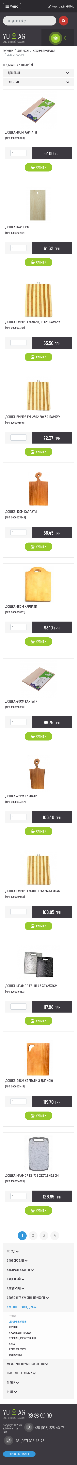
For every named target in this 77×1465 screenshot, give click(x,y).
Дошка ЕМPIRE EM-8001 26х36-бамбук (32, 891)
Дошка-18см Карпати (21, 606)
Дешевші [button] (14, 72)
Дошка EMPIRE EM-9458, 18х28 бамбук (32, 322)
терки (12, 1316)
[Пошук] (63, 20)
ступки (13, 1327)
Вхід (71, 6)
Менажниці (15, 1354)
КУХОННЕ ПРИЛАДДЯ (20, 1307)
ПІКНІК (11, 1382)
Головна (8, 50)
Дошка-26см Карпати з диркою (29, 1080)
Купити (40, 167)
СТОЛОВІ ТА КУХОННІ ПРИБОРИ (26, 1297)
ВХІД (5, 1431)
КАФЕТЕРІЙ (14, 1279)
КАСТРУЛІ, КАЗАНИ (19, 1270)
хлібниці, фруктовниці (22, 1338)
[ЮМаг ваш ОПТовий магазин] (14, 37)
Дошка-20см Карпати (21, 701)
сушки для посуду (20, 1332)
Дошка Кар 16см (17, 227)
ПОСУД (11, 1251)
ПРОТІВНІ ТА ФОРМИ (20, 1373)
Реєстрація (58, 6)
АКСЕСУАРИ (14, 1288)
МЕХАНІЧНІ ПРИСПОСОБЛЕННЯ (26, 1364)
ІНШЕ (10, 1391)
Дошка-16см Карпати (21, 132)
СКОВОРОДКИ (15, 1260)
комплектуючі (17, 1349)
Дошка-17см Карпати (21, 511)
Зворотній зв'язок (19, 1454)
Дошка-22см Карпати (21, 796)
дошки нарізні (17, 1321)
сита (12, 1343)
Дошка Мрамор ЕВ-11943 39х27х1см (31, 986)
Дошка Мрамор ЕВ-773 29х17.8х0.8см (32, 1175)
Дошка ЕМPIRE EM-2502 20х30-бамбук (32, 417)
